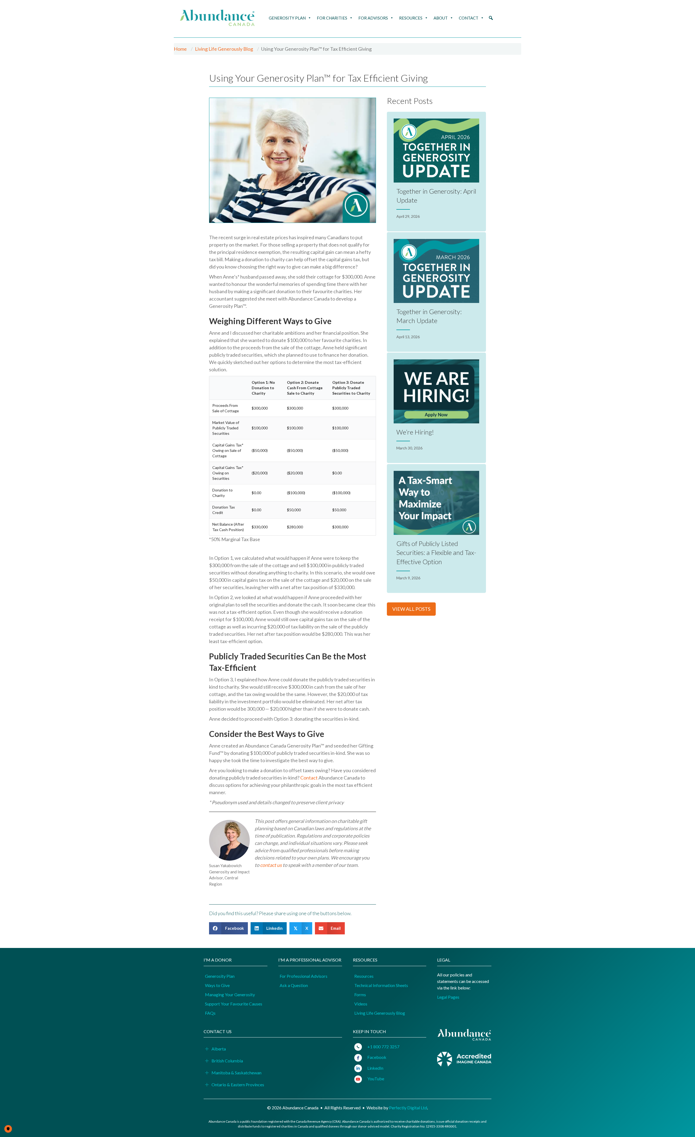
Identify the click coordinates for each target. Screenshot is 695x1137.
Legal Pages (448, 996)
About (441, 17)
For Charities (332, 17)
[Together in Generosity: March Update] (436, 292)
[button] (491, 18)
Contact (468, 17)
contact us (271, 865)
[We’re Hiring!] (436, 408)
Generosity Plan (287, 17)
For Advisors (373, 17)
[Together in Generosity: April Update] (436, 171)
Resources (410, 17)
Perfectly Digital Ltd (408, 1107)
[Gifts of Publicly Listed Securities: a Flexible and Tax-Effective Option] (436, 528)
